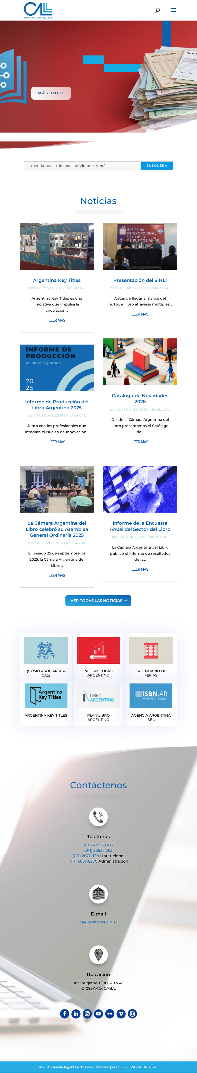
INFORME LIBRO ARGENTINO (98, 673)
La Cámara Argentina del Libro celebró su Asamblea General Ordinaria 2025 (57, 529)
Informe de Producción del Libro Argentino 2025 (56, 405)
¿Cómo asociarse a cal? (46, 673)
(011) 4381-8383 (98, 845)
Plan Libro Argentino (98, 717)
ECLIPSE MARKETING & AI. (136, 1067)
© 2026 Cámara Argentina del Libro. (66, 1067)
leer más (56, 320)
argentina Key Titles (46, 715)
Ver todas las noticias (96, 600)
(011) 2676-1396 (87, 855)
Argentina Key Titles (57, 280)
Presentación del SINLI (140, 280)
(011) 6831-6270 (82, 861)
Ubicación (98, 974)
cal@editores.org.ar (98, 922)
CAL (37, 288)
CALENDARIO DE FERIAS (150, 673)
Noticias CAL (76, 288)
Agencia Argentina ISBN (151, 717)
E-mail (98, 914)
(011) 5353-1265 (98, 850)
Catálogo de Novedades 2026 (140, 398)
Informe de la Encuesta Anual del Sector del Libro (140, 526)
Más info (51, 93)
